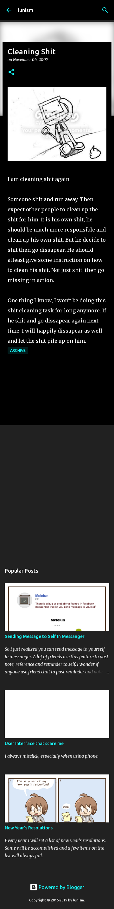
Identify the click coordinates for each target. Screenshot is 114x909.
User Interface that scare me (34, 743)
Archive (18, 350)
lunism (25, 10)
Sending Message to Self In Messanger (45, 636)
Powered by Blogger (60, 887)
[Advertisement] (57, 491)
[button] (11, 72)
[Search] (105, 10)
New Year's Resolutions (29, 827)
